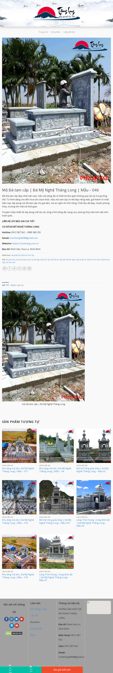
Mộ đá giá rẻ (81, 259)
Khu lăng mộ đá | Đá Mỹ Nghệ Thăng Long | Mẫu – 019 (18, 576)
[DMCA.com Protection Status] (14, 633)
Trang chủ (43, 32)
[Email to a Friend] (19, 268)
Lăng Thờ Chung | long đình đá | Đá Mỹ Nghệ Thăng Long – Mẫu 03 (93, 523)
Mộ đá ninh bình (93, 259)
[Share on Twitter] (14, 268)
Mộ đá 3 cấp (45, 259)
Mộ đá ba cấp (56, 259)
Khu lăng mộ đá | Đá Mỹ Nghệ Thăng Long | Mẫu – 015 (18, 521)
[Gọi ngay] (10, 669)
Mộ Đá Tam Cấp (27, 255)
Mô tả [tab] (5, 285)
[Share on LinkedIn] (29, 268)
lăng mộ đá (10, 259)
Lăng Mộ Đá (69, 32)
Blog (32, 634)
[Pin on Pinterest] (24, 268)
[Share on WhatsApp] (4, 268)
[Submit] (107, 13)
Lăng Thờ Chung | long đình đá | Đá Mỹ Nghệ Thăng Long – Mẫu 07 (55, 577)
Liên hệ (34, 615)
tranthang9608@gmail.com (24, 237)
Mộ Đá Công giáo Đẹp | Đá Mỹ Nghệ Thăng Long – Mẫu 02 (92, 470)
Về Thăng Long (38, 609)
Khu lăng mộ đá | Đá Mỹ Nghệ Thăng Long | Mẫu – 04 (55, 470)
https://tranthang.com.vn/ (25, 243)
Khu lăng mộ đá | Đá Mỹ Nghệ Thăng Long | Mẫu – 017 (18, 470)
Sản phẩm (55, 32)
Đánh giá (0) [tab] (17, 285)
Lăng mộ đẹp (21, 259)
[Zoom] (5, 180)
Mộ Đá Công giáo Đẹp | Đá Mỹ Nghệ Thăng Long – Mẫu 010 (55, 521)
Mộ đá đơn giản (69, 259)
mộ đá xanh (10, 262)
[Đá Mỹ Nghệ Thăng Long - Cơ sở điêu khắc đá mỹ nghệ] (56, 13)
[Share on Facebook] (9, 268)
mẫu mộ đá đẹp (33, 259)
